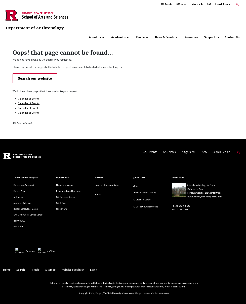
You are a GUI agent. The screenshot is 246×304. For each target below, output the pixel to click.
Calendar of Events (28, 98)
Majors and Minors (64, 185)
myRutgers (18, 197)
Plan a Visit (18, 226)
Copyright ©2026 (86, 293)
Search (20, 270)
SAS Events (166, 4)
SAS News (181, 4)
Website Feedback (72, 270)
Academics (118, 37)
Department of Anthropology (35, 27)
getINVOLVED (19, 220)
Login (93, 270)
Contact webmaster (160, 293)
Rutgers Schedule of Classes (26, 208)
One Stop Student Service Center (28, 214)
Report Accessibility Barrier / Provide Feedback (160, 286)
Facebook (30, 251)
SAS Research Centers (65, 197)
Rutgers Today (20, 191)
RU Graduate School (142, 199)
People (140, 37)
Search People (222, 4)
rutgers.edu (197, 4)
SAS (209, 4)
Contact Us (232, 37)
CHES (135, 185)
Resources (191, 37)
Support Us (211, 37)
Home (7, 270)
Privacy (98, 194)
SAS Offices (61, 203)
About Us (95, 37)
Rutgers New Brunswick (24, 185)
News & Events (164, 37)
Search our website (35, 78)
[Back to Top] (238, 296)
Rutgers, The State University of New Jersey (115, 293)
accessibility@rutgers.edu (112, 286)
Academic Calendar (22, 203)
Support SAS (61, 208)
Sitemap (50, 270)
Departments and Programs (68, 191)
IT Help (35, 270)
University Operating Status (107, 185)
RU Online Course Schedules (145, 206)
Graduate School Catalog (144, 192)
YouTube (51, 251)
